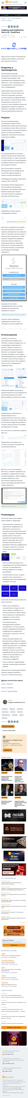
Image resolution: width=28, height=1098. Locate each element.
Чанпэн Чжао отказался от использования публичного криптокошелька (19, 779)
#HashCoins (20, 709)
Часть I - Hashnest (7, 684)
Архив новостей (6, 1095)
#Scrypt (21, 715)
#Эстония (4, 718)
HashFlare (14, 61)
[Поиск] (25, 2)
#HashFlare (4, 709)
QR (22, 1092)
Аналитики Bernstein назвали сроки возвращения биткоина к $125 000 (6, 778)
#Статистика (5, 712)
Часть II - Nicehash (7, 687)
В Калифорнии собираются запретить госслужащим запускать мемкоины (13, 901)
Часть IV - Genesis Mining (9, 691)
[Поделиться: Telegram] (17, 27)
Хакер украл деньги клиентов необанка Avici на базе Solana (13, 907)
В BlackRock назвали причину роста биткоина (6, 803)
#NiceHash (14, 715)
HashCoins (21, 76)
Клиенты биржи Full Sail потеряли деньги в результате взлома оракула (11, 883)
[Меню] (3, 3)
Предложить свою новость (14, 1027)
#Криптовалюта (6, 715)
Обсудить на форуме (7, 726)
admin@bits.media (9, 1054)
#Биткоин (20, 712)
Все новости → (23, 922)
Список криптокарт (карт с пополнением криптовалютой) (11, 970)
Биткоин (4, 772)
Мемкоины (18, 772)
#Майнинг (12, 709)
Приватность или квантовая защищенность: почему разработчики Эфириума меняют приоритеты (13, 889)
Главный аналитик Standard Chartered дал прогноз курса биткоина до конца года (21, 804)
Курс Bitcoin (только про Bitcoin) (9, 977)
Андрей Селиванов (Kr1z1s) (16, 702)
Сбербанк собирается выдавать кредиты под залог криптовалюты (13, 918)
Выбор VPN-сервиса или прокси (9, 984)
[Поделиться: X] (15, 27)
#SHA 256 (13, 712)
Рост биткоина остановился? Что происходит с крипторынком (12, 913)
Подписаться (14, 945)
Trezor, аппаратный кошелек (8, 962)
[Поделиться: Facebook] (12, 27)
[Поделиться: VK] (9, 27)
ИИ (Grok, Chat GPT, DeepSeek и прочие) (10, 955)
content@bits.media (9, 1063)
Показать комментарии (9, 730)
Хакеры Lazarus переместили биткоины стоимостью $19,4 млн (13, 895)
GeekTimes (16, 102)
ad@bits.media (8, 1071)
